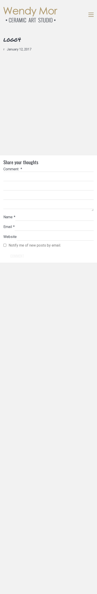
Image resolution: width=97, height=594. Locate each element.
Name (9, 217)
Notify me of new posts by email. (35, 245)
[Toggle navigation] (91, 15)
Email (9, 227)
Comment (12, 169)
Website (10, 237)
